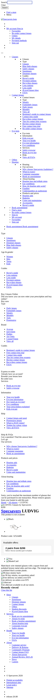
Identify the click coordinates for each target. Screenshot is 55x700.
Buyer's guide (28, 78)
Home (3, 502)
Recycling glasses (29, 83)
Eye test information (30, 143)
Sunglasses (27, 71)
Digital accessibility (14, 680)
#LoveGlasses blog (30, 90)
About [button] (9, 642)
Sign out (15, 43)
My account (17, 217)
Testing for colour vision (16, 425)
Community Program (21, 650)
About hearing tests (20, 623)
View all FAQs (28, 157)
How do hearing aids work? (34, 186)
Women (9, 256)
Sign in (20, 28)
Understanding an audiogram (34, 191)
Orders (14, 36)
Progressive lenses (14, 420)
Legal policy (11, 685)
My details (16, 38)
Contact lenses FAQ (20, 652)
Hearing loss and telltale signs (34, 181)
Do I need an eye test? (15, 402)
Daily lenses (27, 107)
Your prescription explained (18, 407)
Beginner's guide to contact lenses (36, 114)
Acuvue (9, 329)
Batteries (26, 198)
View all (26, 112)
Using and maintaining (32, 200)
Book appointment (19, 208)
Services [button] (9, 614)
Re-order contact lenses (21, 33)
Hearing (15, 162)
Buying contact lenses (31, 124)
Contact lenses (18, 95)
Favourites (16, 31)
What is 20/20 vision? (15, 423)
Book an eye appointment (22, 616)
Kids (8, 264)
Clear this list (6, 590)
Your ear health (18, 635)
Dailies (9, 334)
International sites (13, 682)
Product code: (7, 536)
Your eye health (29, 140)
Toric (8, 318)
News (14, 659)
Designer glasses (29, 73)
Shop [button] (8, 595)
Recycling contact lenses (32, 119)
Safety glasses (28, 69)
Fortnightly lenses (29, 105)
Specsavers (11, 511)
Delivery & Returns (20, 647)
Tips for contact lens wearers (34, 121)
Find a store (11, 12)
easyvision (10, 332)
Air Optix (10, 336)
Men (8, 259)
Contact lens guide (30, 116)
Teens (8, 261)
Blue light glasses (29, 66)
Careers (15, 662)
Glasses (15, 57)
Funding (26, 188)
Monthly (26, 109)
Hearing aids (27, 196)
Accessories (27, 203)
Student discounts (19, 609)
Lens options (27, 85)
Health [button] (9, 630)
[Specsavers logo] (9, 19)
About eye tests (18, 619)
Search (4, 2)
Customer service (19, 645)
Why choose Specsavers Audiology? (37, 169)
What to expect (28, 172)
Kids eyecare (27, 138)
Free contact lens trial (31, 126)
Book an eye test (29, 152)
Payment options (29, 81)
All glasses (12, 502)
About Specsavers (19, 654)
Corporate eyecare (19, 626)
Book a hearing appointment (24, 621)
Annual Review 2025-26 (22, 657)
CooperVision (12, 339)
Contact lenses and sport (16, 418)
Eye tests (15, 131)
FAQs (25, 93)
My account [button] (11, 28)
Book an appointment (31, 176)
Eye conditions (28, 145)
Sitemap (9, 687)
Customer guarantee (30, 174)
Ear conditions (28, 184)
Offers (14, 160)
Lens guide (27, 88)
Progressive (11, 320)
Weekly (25, 102)
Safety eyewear (28, 150)
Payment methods (19, 40)
